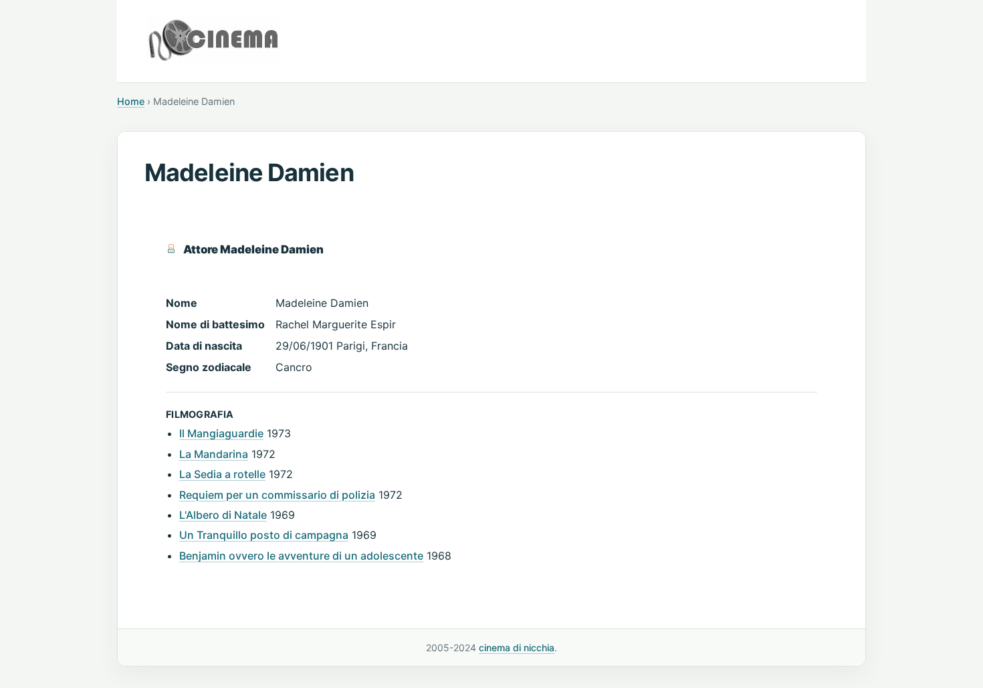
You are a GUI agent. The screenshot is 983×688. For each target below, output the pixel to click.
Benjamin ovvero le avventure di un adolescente (301, 555)
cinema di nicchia (516, 647)
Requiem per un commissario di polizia (277, 494)
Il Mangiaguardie (221, 433)
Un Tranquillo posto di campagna (263, 535)
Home (130, 101)
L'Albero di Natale (223, 515)
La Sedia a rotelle (222, 474)
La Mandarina (213, 454)
